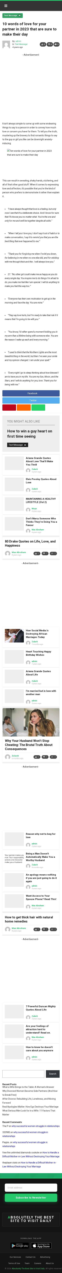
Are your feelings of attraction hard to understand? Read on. (38, 1029)
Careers (37, 1263)
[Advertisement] (31, 87)
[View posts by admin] (6, 44)
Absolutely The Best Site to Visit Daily (23, 4)
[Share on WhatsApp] (38, 407)
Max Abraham (38, 530)
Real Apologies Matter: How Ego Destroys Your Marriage (30, 1106)
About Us (50, 1263)
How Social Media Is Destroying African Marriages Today (37, 634)
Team (27, 1263)
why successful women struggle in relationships (36, 1126)
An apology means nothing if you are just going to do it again (41, 878)
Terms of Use (14, 1263)
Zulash (35, 469)
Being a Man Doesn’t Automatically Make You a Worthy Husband (40, 857)
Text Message (10, 15)
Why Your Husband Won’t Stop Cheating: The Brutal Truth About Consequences (28, 745)
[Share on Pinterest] (9, 407)
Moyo (34, 509)
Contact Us (30, 1257)
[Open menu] (5, 5)
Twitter (33, 400)
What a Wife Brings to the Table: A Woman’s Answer (28, 1087)
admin (18, 41)
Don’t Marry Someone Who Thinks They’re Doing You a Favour (41, 522)
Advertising (45, 1257)
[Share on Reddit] (24, 407)
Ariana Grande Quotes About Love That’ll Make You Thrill (39, 461)
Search (52, 1074)
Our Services (15, 1257)
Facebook (32, 393)
